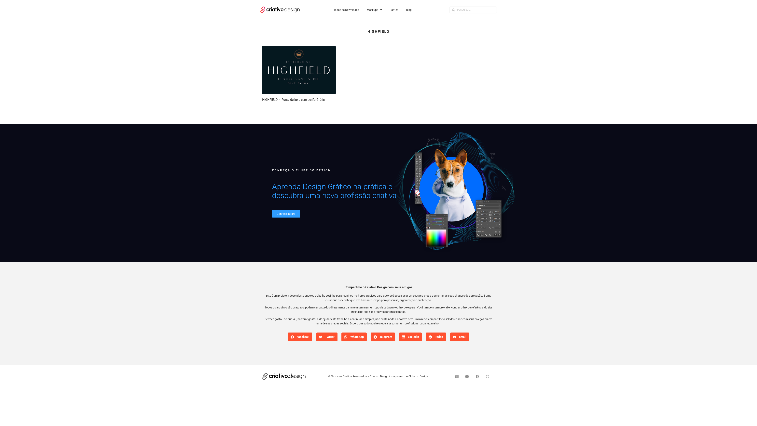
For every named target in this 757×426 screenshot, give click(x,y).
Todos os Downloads (346, 9)
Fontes (394, 9)
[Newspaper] (457, 376)
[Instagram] (487, 376)
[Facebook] (477, 376)
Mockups (372, 9)
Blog (409, 9)
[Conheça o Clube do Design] (453, 192)
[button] (300, 337)
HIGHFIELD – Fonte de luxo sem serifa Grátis (293, 100)
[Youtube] (467, 376)
